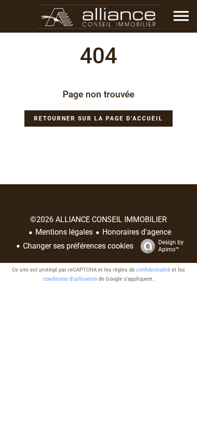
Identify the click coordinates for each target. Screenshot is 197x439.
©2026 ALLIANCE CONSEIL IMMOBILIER (98, 219)
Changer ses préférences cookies (78, 245)
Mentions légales (64, 232)
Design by (171, 246)
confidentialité (153, 270)
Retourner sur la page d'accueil (98, 118)
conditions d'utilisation (70, 279)
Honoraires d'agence (136, 232)
